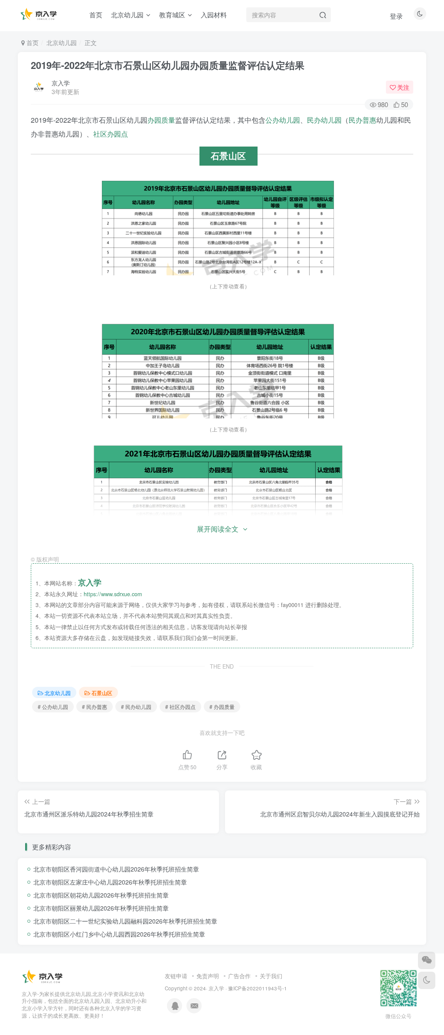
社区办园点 (110, 134)
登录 (396, 15)
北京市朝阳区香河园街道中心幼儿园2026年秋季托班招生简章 (116, 869)
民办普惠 (362, 120)
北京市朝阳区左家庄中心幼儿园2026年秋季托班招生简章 (110, 882)
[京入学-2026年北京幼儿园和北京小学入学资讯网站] (43, 976)
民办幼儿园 (324, 120)
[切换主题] (426, 980)
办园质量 (161, 120)
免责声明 (207, 976)
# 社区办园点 (180, 706)
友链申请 (176, 976)
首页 (32, 42)
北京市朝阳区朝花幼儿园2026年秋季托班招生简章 (101, 895)
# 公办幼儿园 (53, 706)
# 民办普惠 (94, 706)
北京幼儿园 (61, 42)
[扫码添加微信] (426, 960)
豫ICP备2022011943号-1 (257, 988)
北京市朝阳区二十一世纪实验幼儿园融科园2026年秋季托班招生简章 (125, 921)
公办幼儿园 (282, 120)
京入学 (61, 82)
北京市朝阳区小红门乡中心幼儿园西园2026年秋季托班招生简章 (119, 934)
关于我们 (271, 976)
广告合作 (239, 976)
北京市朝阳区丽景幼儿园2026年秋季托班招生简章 (101, 908)
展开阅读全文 (217, 529)
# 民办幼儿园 (136, 706)
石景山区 (101, 692)
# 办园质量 (222, 706)
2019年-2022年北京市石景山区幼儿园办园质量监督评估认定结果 (167, 65)
